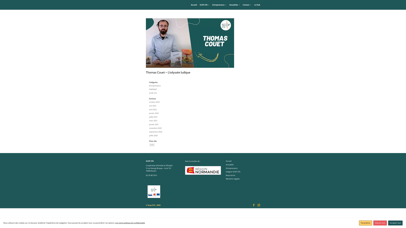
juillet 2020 (153, 135)
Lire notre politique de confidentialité (130, 223)
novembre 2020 (155, 128)
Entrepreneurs (155, 86)
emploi (152, 145)
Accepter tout (395, 223)
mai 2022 (152, 106)
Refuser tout (380, 223)
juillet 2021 (153, 117)
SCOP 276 (153, 93)
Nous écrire (230, 175)
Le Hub (257, 5)
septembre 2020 (155, 132)
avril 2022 (153, 109)
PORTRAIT (153, 89)
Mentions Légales (233, 179)
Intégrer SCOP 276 (233, 172)
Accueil (194, 5)
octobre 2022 (154, 102)
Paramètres (365, 223)
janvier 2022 (154, 113)
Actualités (230, 165)
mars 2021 (153, 120)
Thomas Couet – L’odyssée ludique (168, 72)
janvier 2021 (154, 124)
